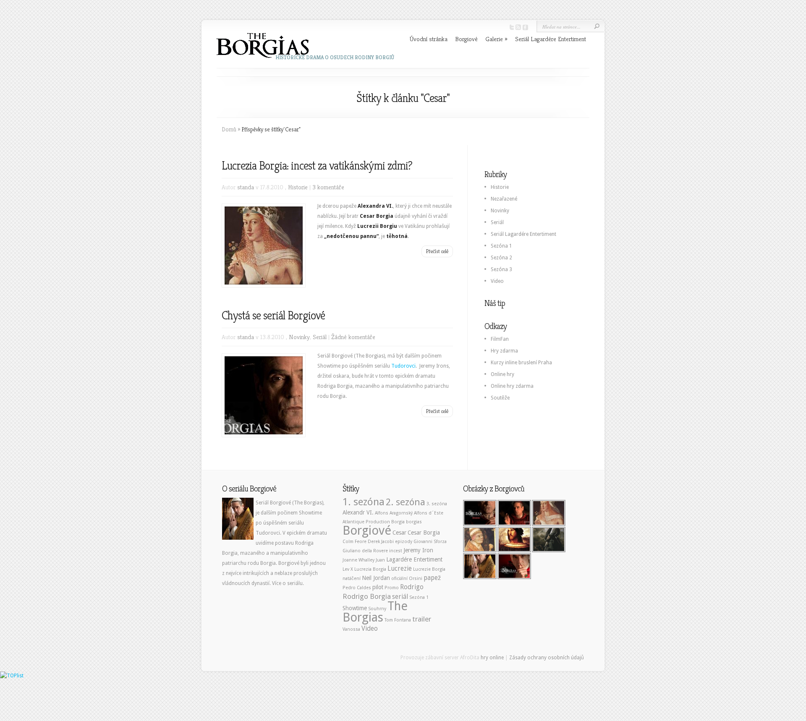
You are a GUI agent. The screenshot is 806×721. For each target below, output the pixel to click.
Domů (229, 129)
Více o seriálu (287, 583)
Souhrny (377, 608)
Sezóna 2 (501, 258)
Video (497, 281)
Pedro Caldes (357, 587)
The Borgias (375, 611)
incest (395, 551)
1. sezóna (364, 502)
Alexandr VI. (358, 512)
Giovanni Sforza (430, 541)
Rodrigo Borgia (367, 596)
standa (245, 187)
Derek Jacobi (381, 541)
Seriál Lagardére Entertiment (550, 39)
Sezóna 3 (501, 269)
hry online (492, 658)
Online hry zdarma (512, 386)
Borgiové (466, 39)
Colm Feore (354, 541)
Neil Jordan (376, 578)
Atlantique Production (366, 522)
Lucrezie (399, 568)
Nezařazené (504, 199)
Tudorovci (403, 366)
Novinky (299, 337)
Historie (298, 187)
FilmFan (500, 339)
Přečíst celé (437, 251)
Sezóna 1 (501, 246)
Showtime (355, 608)
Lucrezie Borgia (429, 569)
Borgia (398, 522)
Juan (380, 560)
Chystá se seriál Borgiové (273, 315)
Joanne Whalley (358, 560)
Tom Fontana (398, 620)
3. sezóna (437, 504)
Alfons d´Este (428, 513)
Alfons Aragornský (394, 513)
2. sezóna (405, 501)
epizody (403, 541)
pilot (377, 587)
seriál (400, 597)
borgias (414, 522)
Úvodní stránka (428, 39)
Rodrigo (412, 587)
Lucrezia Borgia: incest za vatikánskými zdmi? (317, 165)
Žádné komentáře (353, 337)
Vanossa (351, 629)
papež (432, 578)
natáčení (352, 578)
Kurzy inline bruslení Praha (521, 363)
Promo (392, 587)
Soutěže (500, 398)
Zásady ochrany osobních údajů (546, 658)
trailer (421, 619)
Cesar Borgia (424, 532)
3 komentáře (328, 187)
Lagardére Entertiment (414, 559)
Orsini (415, 578)
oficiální (399, 578)
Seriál (320, 337)
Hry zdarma (504, 351)
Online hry (502, 374)
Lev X (348, 569)
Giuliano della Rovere (365, 551)
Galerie (496, 39)
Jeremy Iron (418, 550)
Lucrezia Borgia (370, 569)
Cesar (399, 532)
